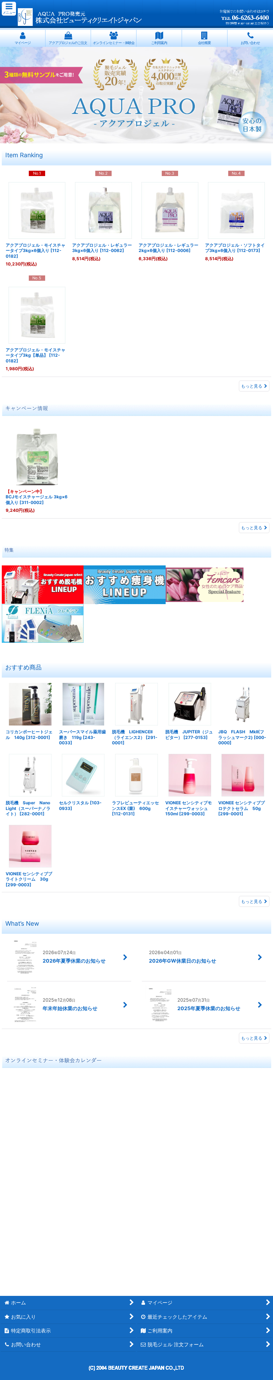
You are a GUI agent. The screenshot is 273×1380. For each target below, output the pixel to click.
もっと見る (251, 386)
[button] (9, 9)
